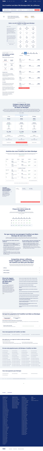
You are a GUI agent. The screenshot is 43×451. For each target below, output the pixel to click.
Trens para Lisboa (5, 405)
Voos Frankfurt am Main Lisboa (35, 359)
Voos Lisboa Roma (24, 417)
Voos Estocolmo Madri (25, 414)
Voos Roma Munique (14, 350)
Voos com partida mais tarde (32, 180)
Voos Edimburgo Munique (15, 358)
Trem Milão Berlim (5, 419)
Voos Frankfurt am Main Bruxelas (6, 364)
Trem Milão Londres (5, 420)
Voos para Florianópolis (25, 402)
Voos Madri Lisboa (24, 430)
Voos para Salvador (24, 398)
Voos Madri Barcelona (24, 423)
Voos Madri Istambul (24, 429)
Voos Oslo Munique (33, 356)
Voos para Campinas (24, 405)
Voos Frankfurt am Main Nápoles (26, 365)
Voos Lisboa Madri (24, 416)
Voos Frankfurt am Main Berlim (25, 334)
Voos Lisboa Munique (14, 352)
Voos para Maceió (24, 403)
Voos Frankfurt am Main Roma (16, 334)
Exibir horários (5, 69)
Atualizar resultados (21, 156)
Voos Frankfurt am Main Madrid (26, 358)
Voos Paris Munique (5, 352)
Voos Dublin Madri (24, 413)
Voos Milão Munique (24, 350)
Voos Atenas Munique (24, 353)
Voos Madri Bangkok (24, 422)
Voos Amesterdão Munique (5, 353)
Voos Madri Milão (24, 432)
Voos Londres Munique (34, 350)
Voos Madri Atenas (24, 421)
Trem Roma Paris (5, 439)
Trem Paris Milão (5, 432)
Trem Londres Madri (5, 415)
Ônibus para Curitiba (15, 400)
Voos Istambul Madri (24, 415)
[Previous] (11, 218)
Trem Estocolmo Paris (5, 412)
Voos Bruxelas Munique (5, 356)
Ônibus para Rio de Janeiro (15, 399)
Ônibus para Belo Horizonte (15, 402)
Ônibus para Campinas (15, 401)
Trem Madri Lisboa (5, 416)
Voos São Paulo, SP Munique (25, 355)
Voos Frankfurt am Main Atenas (35, 361)
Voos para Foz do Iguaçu (25, 404)
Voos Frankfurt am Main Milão (6, 334)
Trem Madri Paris (5, 418)
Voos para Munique (9, 378)
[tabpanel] (28, 197)
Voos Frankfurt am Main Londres (16, 359)
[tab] (21, 55)
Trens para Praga (5, 404)
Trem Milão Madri (5, 421)
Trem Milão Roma (5, 423)
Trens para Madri (5, 400)
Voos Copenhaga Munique (34, 355)
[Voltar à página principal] (4, 1)
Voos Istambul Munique (25, 352)
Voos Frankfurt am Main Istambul (6, 361)
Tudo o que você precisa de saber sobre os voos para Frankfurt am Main (12, 343)
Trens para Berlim (5, 403)
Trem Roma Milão (5, 438)
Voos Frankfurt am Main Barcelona (35, 334)
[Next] (39, 53)
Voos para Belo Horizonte (25, 400)
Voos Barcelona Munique (15, 353)
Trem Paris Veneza (5, 435)
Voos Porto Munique (14, 355)
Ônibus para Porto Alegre (15, 404)
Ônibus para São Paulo (15, 398)
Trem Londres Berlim (5, 414)
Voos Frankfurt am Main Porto (25, 362)
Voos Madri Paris (24, 434)
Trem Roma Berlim (5, 437)
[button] (20, 10)
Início (3, 378)
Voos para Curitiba (24, 399)
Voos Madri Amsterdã (24, 420)
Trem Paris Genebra (5, 429)
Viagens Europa (33, 398)
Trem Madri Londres (5, 417)
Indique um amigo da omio (34, 400)
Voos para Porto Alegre (25, 401)
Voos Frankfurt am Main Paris (25, 359)
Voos (5, 378)
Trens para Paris (5, 402)
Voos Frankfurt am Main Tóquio (16, 364)
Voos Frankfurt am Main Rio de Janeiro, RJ (17, 365)
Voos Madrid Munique (5, 350)
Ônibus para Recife (14, 405)
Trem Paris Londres (5, 430)
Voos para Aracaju (24, 406)
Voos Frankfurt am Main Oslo (6, 365)
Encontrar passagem (5, 61)
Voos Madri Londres (24, 431)
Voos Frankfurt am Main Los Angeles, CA (36, 365)
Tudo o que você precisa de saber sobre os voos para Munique (30, 343)
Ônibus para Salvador (15, 406)
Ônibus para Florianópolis (15, 403)
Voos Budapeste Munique (15, 356)
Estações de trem (5, 398)
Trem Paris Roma (5, 434)
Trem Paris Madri (5, 431)
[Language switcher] (26, 1)
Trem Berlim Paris (5, 406)
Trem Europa (4, 399)
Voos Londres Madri (24, 418)
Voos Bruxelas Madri (24, 412)
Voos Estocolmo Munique (34, 353)
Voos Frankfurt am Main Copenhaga (35, 362)
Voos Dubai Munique (5, 358)
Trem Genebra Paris (5, 413)
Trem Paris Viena (5, 436)
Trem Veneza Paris (5, 440)
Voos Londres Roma (24, 419)
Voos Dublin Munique (5, 355)
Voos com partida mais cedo (10, 180)
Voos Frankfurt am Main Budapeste (26, 364)
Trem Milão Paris (5, 422)
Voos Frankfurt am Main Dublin (16, 362)
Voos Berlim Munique (34, 352)
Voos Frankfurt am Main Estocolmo (6, 362)
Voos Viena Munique (24, 356)
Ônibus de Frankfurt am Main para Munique (8, 342)
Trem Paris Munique (5, 433)
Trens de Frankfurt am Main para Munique (27, 342)
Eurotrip (32, 399)
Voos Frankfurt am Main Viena (35, 364)
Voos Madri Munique (24, 433)
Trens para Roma (5, 401)
